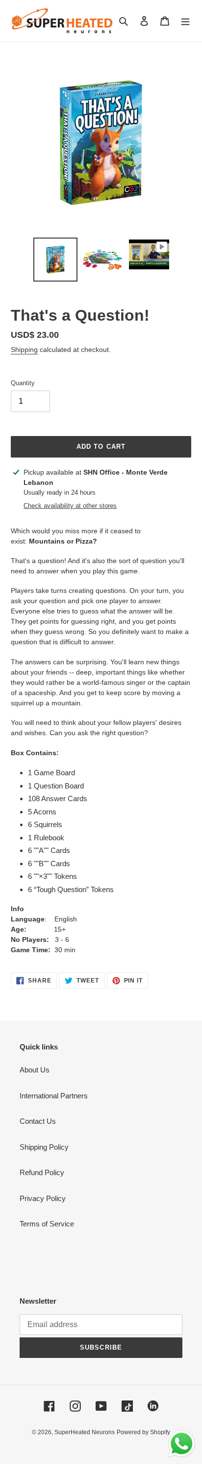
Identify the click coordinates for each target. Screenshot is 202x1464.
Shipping (24, 349)
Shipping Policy (44, 1147)
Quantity (23, 383)
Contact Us (38, 1121)
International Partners (54, 1096)
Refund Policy (42, 1172)
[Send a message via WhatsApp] (181, 1443)
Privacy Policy (43, 1198)
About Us (35, 1070)
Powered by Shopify (143, 1432)
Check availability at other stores (70, 505)
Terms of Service (47, 1224)
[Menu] (185, 20)
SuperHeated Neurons (84, 1432)
